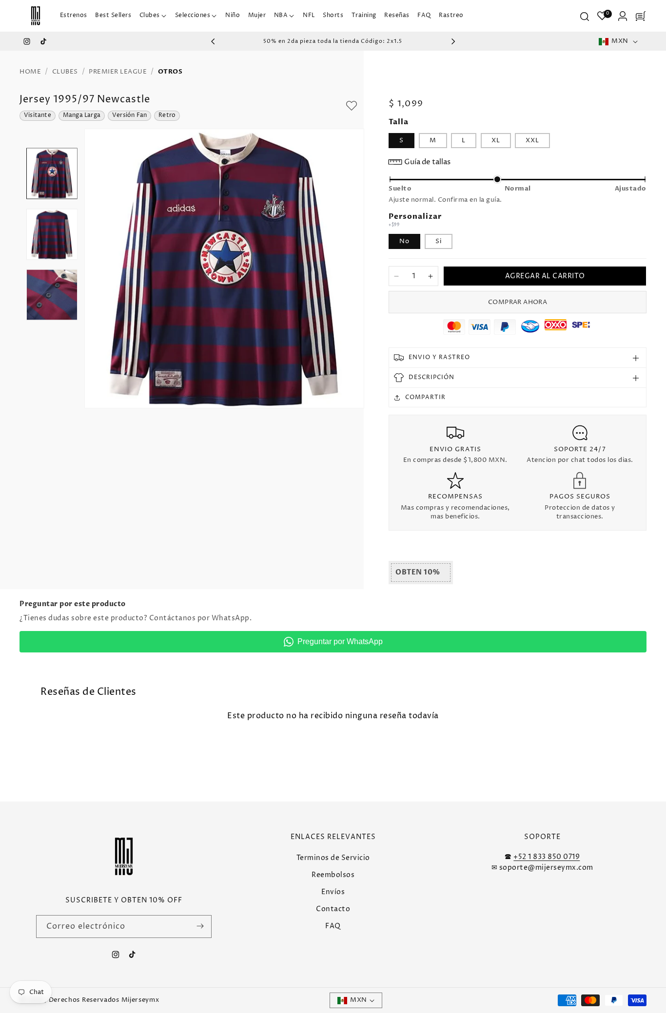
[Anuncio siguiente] (453, 41)
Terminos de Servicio (333, 857)
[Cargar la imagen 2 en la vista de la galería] (52, 234)
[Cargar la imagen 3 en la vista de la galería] (52, 295)
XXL (532, 140)
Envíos (333, 891)
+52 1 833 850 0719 (546, 856)
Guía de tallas (427, 162)
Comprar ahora (517, 302)
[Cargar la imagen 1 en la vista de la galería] (52, 173)
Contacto (333, 909)
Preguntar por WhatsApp (340, 641)
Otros (170, 71)
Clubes (65, 71)
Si (438, 241)
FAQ (333, 926)
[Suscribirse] (200, 926)
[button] (153, 15)
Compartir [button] (425, 397)
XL (495, 140)
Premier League (118, 71)
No (404, 241)
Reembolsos (333, 874)
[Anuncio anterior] (213, 41)
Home (30, 71)
